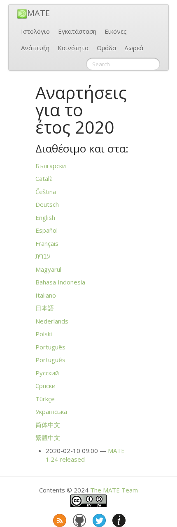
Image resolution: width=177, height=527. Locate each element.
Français (46, 243)
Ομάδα (106, 48)
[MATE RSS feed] (59, 519)
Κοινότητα (73, 48)
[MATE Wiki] (118, 519)
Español (46, 230)
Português (50, 347)
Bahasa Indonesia (60, 282)
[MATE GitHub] (79, 519)
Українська (51, 411)
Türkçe (45, 399)
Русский (47, 373)
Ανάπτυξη (35, 48)
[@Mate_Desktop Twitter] (98, 519)
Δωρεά (133, 48)
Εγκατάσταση (77, 31)
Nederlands (51, 321)
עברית (43, 256)
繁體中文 (47, 437)
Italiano (45, 295)
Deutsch (47, 204)
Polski (43, 334)
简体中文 (47, 425)
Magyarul (48, 269)
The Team (114, 490)
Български (50, 166)
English (45, 217)
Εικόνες (116, 31)
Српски (45, 385)
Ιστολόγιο (35, 31)
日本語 (44, 308)
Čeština (45, 191)
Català (44, 178)
